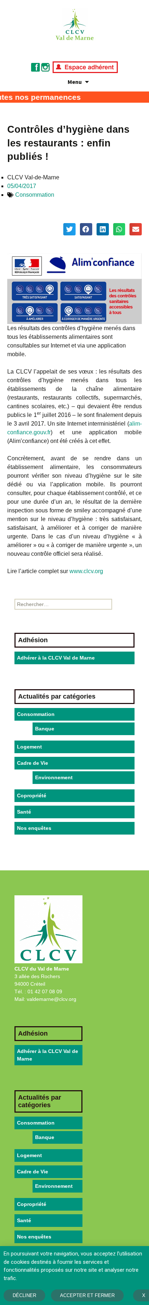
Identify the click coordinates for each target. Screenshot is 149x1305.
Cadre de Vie (32, 763)
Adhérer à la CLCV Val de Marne (56, 658)
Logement (29, 747)
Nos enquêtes (34, 828)
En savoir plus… (36, 1278)
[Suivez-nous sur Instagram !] (45, 67)
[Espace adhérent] (84, 67)
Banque (44, 729)
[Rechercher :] (63, 604)
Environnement (54, 777)
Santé (24, 812)
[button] (69, 229)
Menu (75, 81)
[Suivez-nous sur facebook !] (35, 67)
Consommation (34, 195)
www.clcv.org (86, 571)
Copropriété (31, 795)
